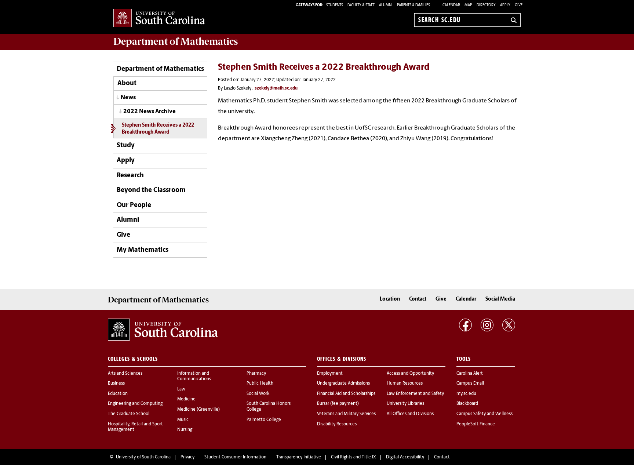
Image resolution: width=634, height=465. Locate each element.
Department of (175, 41)
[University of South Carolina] (163, 330)
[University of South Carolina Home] (159, 18)
